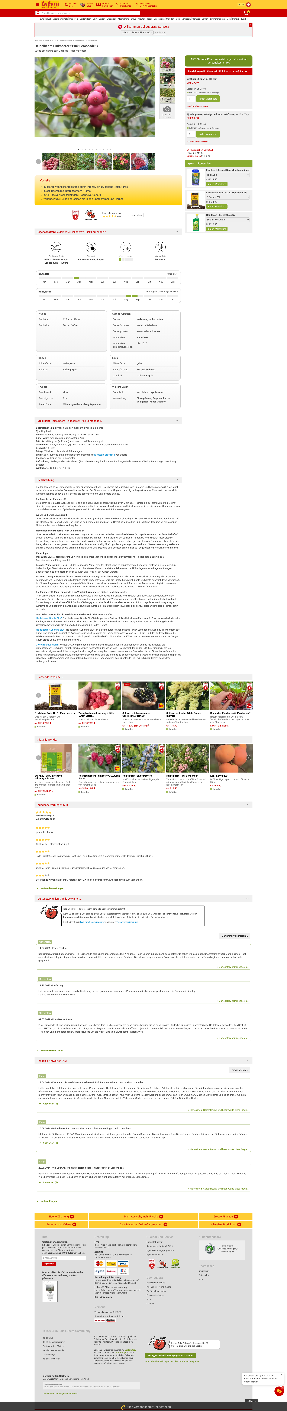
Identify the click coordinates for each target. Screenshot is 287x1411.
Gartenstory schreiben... (235, 935)
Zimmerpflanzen (217, 19)
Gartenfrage (120, 1352)
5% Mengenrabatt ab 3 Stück (200, 150)
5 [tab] (92, 149)
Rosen (149, 19)
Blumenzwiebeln (183, 19)
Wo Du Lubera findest (156, 1291)
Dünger (235, 19)
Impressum (204, 1271)
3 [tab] (85, 149)
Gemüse (196, 19)
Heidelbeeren (80, 40)
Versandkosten (194, 156)
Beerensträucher (65, 40)
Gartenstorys (49, 1354)
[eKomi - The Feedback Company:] (210, 1248)
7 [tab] (100, 149)
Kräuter (141, 19)
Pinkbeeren (92, 40)
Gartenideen (85, 19)
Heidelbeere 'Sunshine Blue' (50, 629)
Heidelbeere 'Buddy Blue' (49, 618)
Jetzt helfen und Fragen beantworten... (61, 1393)
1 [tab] (78, 149)
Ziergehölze (159, 19)
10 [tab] (110, 149)
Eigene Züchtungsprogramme (160, 1250)
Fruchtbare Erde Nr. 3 (104, 454)
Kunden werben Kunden (54, 1350)
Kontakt (150, 1303)
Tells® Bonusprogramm (54, 1342)
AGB (201, 1279)
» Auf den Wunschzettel (198, 106)
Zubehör (244, 19)
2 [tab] (82, 149)
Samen (205, 19)
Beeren (102, 19)
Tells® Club (48, 1338)
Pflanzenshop (50, 40)
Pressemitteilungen (155, 1295)
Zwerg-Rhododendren (47, 644)
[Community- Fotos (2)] (167, 95)
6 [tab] (96, 149)
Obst (95, 19)
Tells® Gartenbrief (51, 1358)
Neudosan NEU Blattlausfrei (221, 215)
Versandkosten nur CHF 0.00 (107, 1312)
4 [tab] (89, 149)
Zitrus (133, 19)
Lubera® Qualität (154, 1242)
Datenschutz (204, 1275)
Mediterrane (123, 19)
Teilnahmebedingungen (127, 922)
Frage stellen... (240, 1070)
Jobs (148, 1299)
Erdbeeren (111, 19)
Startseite (38, 40)
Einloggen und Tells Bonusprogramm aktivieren (170, 1355)
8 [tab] (103, 149)
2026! (48, 19)
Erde (228, 19)
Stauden (170, 19)
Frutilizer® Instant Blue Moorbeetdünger (228, 170)
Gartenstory (130, 1350)
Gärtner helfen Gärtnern (54, 1346)
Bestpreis (73, 19)
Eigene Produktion (154, 1254)
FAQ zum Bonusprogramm (92, 922)
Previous (38, 161)
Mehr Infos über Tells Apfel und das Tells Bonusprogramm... (173, 1361)
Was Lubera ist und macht (158, 1287)
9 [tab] (107, 149)
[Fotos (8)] (167, 64)
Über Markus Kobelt (155, 1282)
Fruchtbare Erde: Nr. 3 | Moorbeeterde (226, 192)
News (41, 19)
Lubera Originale (60, 19)
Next (150, 161)
